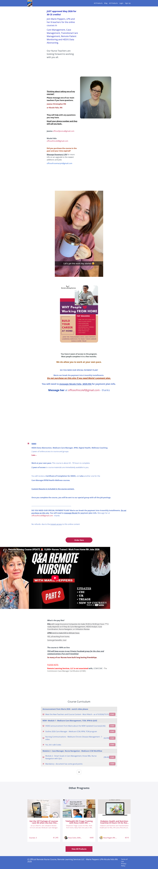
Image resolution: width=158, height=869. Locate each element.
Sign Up (128, 3)
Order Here (79, 540)
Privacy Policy (123, 865)
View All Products (79, 849)
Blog (105, 3)
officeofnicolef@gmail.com (57, 141)
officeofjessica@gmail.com (63, 131)
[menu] (111, 3)
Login (121, 3)
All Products (98, 3)
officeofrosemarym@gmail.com (59, 163)
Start (112, 714)
